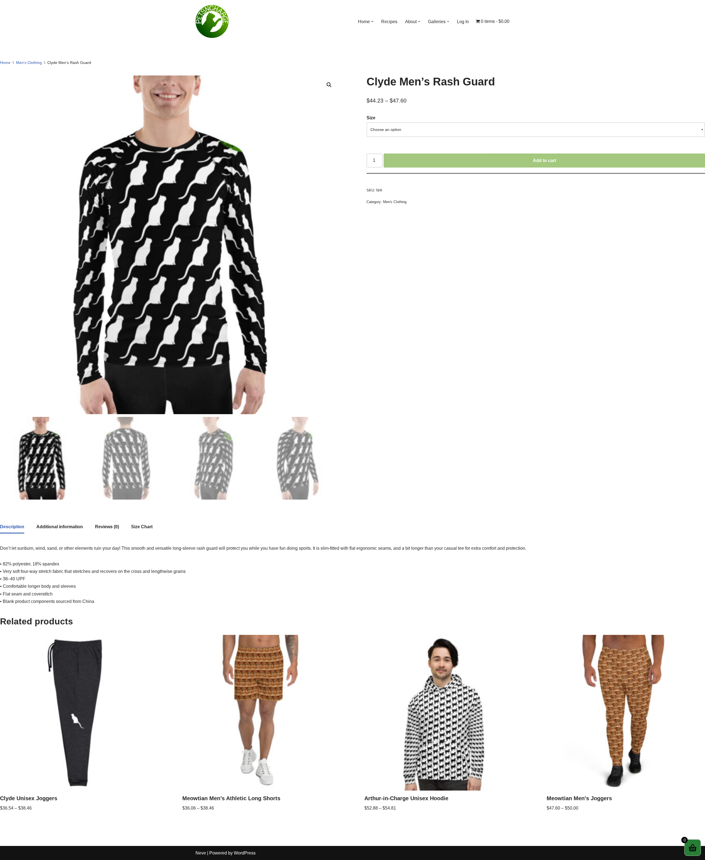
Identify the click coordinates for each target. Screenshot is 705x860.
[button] (372, 21)
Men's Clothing (29, 62)
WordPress (245, 853)
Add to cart (544, 160)
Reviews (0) (107, 526)
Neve (201, 853)
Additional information (59, 526)
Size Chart (142, 526)
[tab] (12, 527)
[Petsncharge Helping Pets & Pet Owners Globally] (212, 21)
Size (371, 117)
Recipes (389, 21)
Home (5, 62)
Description (12, 526)
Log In (463, 21)
